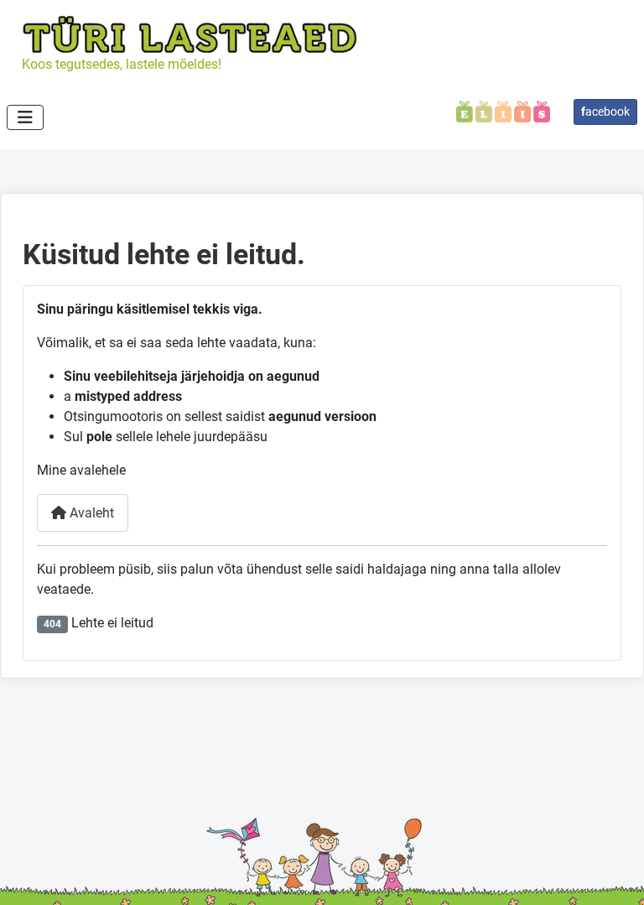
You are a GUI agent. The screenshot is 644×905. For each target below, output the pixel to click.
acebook (605, 111)
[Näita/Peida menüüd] (25, 117)
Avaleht (90, 513)
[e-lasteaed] (503, 110)
